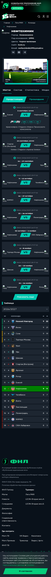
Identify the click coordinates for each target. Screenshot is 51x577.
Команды (31, 23)
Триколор (24, 540)
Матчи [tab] (7, 90)
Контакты (6, 525)
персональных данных (13, 565)
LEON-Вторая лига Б (35, 504)
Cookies (30, 565)
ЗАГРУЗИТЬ (17, 8)
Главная (7, 23)
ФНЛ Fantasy (7, 490)
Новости (5, 499)
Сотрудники (7, 504)
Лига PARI (19, 23)
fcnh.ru (21, 45)
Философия (7, 513)
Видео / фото (37, 540)
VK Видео (24, 536)
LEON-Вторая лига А (35, 499)
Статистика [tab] (32, 90)
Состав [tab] (18, 90)
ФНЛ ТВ (5, 545)
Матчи (4, 494)
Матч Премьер (8, 540)
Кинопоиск (36, 536)
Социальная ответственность (9, 519)
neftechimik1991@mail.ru (30, 48)
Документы (7, 508)
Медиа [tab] (46, 90)
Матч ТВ (5, 536)
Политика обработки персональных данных (18, 485)
